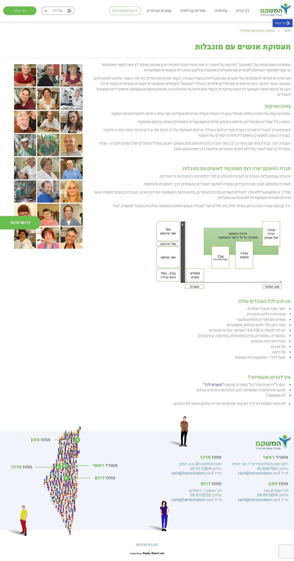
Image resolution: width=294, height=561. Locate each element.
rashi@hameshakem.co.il (259, 473)
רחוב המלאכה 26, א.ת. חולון (200, 464)
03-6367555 (267, 469)
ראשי (287, 30)
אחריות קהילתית (193, 11)
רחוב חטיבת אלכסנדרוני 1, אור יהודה (260, 464)
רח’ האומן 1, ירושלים (205, 491)
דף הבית (242, 11)
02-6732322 (200, 495)
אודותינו (221, 11)
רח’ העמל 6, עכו (276, 491)
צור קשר (19, 11)
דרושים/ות (20, 223)
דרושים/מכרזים (125, 11)
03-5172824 (200, 469)
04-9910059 (267, 495)
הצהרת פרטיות (147, 545)
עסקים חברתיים (159, 11)
